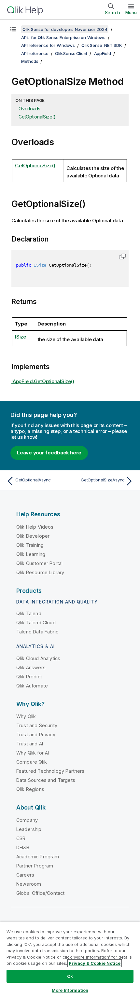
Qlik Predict (29, 676)
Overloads (29, 108)
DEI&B (22, 847)
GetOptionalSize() (37, 116)
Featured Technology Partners (50, 771)
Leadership (29, 829)
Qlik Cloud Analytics (38, 658)
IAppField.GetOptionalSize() (42, 381)
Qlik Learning (30, 554)
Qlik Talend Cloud (36, 622)
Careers (25, 875)
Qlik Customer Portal (39, 563)
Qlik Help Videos (35, 527)
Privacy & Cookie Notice (94, 963)
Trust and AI (29, 743)
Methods (29, 61)
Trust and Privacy (35, 734)
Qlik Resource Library (40, 572)
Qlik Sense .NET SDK (101, 45)
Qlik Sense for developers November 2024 (64, 29)
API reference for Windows (48, 45)
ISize (20, 337)
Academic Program (37, 856)
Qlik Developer (32, 536)
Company (27, 820)
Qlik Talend (28, 613)
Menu (131, 12)
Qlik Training (30, 545)
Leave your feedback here (49, 453)
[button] (122, 256)
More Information (70, 990)
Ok (70, 976)
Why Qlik (26, 716)
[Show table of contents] (13, 29)
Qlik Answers (31, 667)
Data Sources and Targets (45, 780)
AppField (102, 53)
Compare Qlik (31, 762)
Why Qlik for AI (32, 752)
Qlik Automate (32, 685)
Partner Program (34, 865)
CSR (20, 838)
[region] (70, 960)
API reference (35, 53)
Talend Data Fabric (37, 631)
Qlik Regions (30, 789)
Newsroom (28, 884)
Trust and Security (36, 725)
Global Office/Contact (40, 893)
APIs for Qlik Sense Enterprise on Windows (63, 37)
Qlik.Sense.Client (71, 53)
